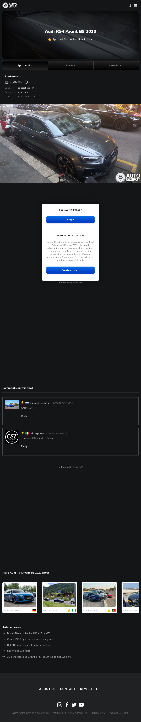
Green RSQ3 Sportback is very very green (30, 639)
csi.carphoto (24, 87)
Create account (70, 270)
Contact (68, 689)
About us (47, 689)
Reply (24, 416)
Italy (26, 92)
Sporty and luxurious (18, 650)
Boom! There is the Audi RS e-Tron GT (28, 633)
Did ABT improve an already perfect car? (29, 645)
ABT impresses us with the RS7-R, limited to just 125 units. (39, 657)
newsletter (91, 689)
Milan (20, 92)
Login (70, 219)
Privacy (99, 713)
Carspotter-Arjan (40, 403)
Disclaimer (119, 713)
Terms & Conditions (70, 713)
